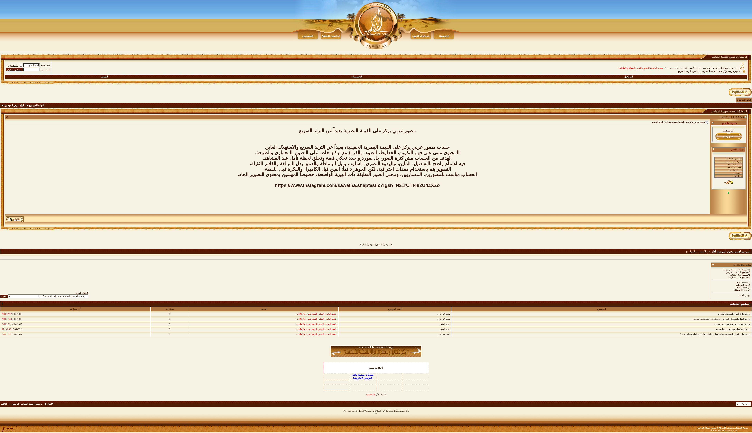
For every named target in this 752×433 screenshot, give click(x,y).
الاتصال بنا (49, 404)
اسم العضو (45, 65)
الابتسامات (745, 285)
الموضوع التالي (368, 244)
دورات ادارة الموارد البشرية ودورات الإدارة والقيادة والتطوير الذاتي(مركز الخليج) (715, 334)
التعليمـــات (356, 76)
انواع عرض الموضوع (14, 105)
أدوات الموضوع (36, 105)
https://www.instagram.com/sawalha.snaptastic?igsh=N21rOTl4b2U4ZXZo (357, 185)
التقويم (104, 76)
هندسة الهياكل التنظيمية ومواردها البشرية (732, 324)
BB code (744, 282)
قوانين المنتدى (744, 295)
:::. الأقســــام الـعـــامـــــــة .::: (682, 68)
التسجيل (628, 76)
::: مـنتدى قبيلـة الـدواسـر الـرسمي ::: (719, 68)
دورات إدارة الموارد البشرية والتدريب (734, 314)
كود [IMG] (745, 287)
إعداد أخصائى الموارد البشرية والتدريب (733, 329)
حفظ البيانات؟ (12, 66)
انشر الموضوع (744, 100)
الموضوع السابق (383, 244)
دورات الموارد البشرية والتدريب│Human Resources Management (721, 319)
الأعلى (4, 404)
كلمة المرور (45, 69)
